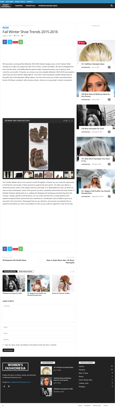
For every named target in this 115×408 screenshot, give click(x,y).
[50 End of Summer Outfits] (63, 283)
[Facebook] (5, 42)
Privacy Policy (20, 1)
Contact (30, 1)
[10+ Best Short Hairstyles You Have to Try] (96, 149)
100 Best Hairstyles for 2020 (12, 293)
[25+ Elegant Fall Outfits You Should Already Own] (38, 283)
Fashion (18, 6)
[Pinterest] (9, 387)
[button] (111, 5)
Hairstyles (30, 6)
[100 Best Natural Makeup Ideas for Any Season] (96, 84)
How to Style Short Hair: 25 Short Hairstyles (60, 261)
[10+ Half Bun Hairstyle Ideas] (96, 52)
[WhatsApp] (20, 42)
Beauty (81, 376)
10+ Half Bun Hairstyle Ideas (92, 64)
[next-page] (73, 271)
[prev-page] (71, 271)
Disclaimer (9, 1)
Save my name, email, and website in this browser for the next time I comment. (31, 345)
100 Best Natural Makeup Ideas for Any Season (95, 95)
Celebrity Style (83, 383)
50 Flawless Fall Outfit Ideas (14, 260)
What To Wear (83, 373)
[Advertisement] (57, 15)
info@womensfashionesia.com (20, 382)
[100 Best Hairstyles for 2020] (14, 283)
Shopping (82, 386)
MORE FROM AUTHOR (25, 271)
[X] (10, 42)
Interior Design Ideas (48, 6)
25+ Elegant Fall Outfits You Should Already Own (36, 294)
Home (2, 1)
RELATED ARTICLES (10, 271)
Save (16, 42)
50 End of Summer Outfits (61, 293)
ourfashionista (85, 67)
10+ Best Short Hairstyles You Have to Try (95, 160)
